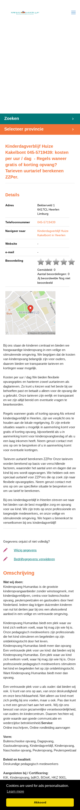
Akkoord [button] (40, 802)
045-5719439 (46, 222)
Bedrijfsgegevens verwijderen (34, 559)
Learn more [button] (15, 791)
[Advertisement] (40, 71)
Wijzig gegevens (25, 550)
